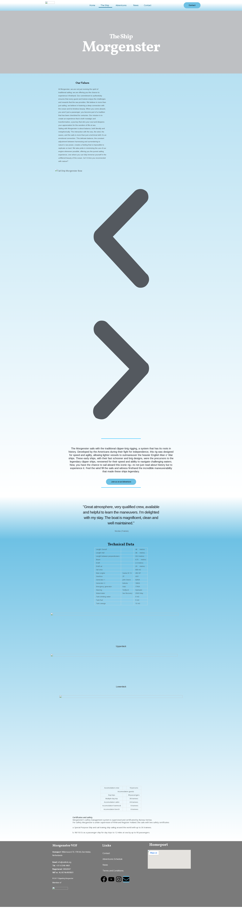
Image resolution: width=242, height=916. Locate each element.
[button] (105, 5)
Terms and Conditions (113, 870)
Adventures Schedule (112, 859)
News (136, 5)
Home (92, 5)
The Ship (105, 5)
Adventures (121, 5)
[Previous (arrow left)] (5, 914)
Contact (147, 5)
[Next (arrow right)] (16, 914)
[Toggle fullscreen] (16, 909)
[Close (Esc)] (37, 909)
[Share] (26, 909)
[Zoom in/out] (5, 909)
